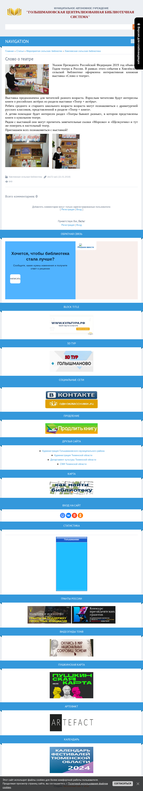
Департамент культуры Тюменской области (73, 459)
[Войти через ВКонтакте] (68, 515)
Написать (15, 279)
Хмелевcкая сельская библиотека (83, 51)
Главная (9, 51)
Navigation (17, 41)
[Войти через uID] (62, 515)
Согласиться (122, 783)
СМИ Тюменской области (73, 464)
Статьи (20, 51)
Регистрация (67, 209)
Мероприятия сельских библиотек (44, 51)
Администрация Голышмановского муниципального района (73, 451)
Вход (79, 209)
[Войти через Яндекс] (74, 515)
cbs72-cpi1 (52, 177)
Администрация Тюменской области (73, 455)
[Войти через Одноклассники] (80, 515)
